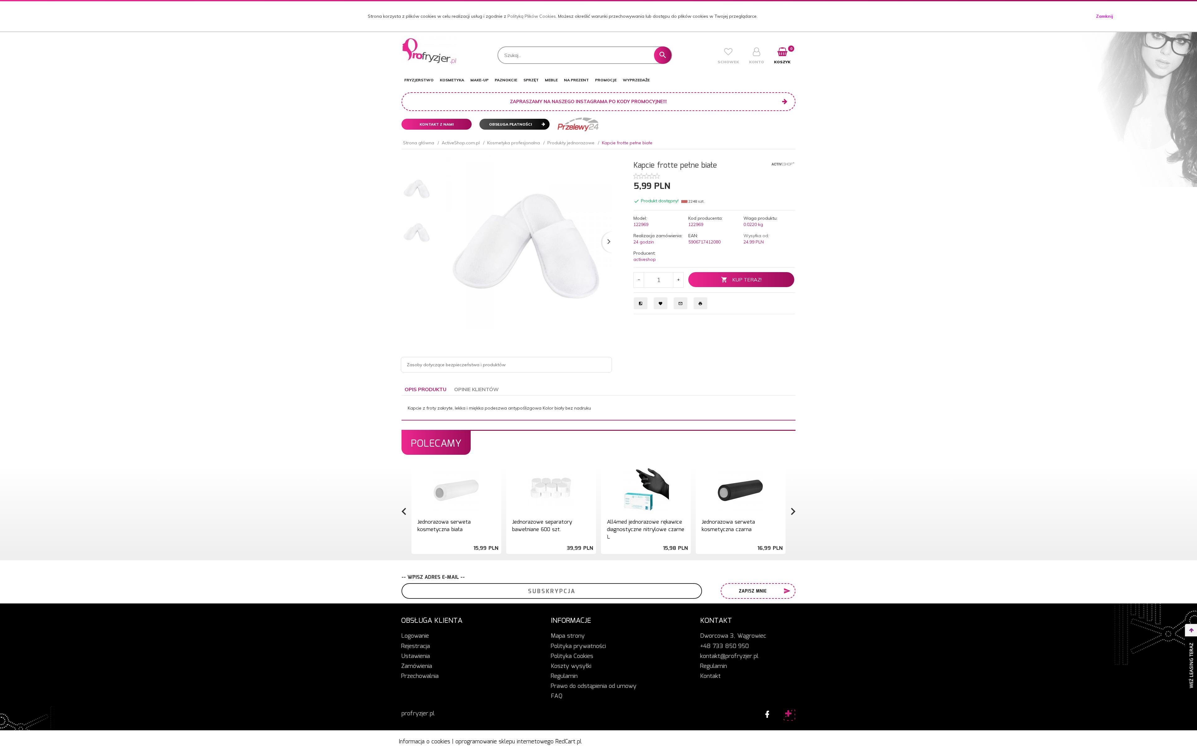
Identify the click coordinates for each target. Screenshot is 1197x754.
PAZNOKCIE (506, 80)
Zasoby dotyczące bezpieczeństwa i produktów (456, 364)
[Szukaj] (662, 55)
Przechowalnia (420, 676)
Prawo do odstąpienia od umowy (594, 686)
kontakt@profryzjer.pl (729, 656)
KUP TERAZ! (747, 279)
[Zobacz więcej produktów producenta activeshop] (783, 163)
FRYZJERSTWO (419, 80)
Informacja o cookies (424, 741)
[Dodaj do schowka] (495, 474)
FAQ (556, 696)
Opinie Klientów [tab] (476, 389)
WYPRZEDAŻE (636, 80)
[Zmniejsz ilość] (639, 279)
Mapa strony (568, 636)
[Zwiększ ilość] (678, 279)
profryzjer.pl (418, 713)
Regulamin (564, 676)
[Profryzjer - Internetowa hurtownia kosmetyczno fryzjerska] (429, 51)
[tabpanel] (598, 408)
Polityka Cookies (572, 656)
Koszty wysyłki (571, 666)
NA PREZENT (576, 80)
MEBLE (551, 80)
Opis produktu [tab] (425, 389)
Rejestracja (415, 646)
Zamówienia (416, 666)
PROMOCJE (606, 80)
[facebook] (765, 713)
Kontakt (710, 676)
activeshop (644, 259)
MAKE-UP (479, 80)
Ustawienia (415, 656)
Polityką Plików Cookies (531, 16)
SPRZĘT (531, 80)
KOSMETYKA (452, 80)
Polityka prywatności (578, 646)
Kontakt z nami (437, 124)
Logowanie (415, 636)
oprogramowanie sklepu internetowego (504, 741)
